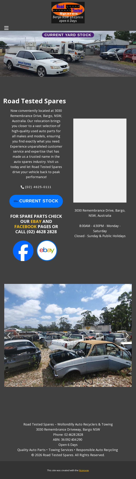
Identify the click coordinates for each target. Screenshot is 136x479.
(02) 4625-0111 (38, 187)
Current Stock (38, 200)
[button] (8, 335)
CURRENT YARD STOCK (67, 35)
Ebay (36, 221)
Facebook (26, 226)
